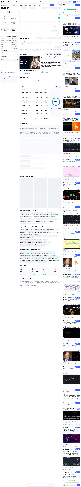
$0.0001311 (44, 229)
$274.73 (47, 219)
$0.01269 (41, 228)
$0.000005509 (27, 247)
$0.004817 (40, 249)
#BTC (67, 373)
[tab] (28, 8)
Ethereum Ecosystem (11, 72)
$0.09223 (37, 242)
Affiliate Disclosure (45, 50)
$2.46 (40, 244)
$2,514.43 (26, 216)
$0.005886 (27, 224)
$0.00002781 (27, 231)
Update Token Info (6, 78)
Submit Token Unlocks (6, 80)
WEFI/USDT (29, 43)
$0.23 (26, 244)
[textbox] (71, 485)
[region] (29, 2)
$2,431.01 (37, 240)
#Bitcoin (64, 373)
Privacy (5, 72)
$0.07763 (26, 249)
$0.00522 (27, 228)
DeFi (2, 72)
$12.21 (39, 216)
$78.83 (49, 242)
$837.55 (26, 242)
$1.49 (25, 240)
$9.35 (53, 216)
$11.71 (54, 244)
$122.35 (34, 226)
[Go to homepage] (5, 1)
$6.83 (38, 239)
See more (78, 7)
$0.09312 (41, 245)
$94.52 (50, 240)
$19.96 (31, 223)
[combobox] (44, 8)
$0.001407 (28, 229)
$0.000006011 (27, 218)
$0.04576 (26, 239)
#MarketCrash (75, 431)
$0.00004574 (27, 219)
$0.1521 (41, 247)
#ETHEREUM (75, 233)
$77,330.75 (49, 239)
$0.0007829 (50, 223)
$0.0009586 (42, 231)
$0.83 (53, 245)
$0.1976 (54, 247)
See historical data (4, 67)
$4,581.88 (43, 218)
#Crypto (70, 431)
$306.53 (30, 221)
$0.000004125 (27, 245)
